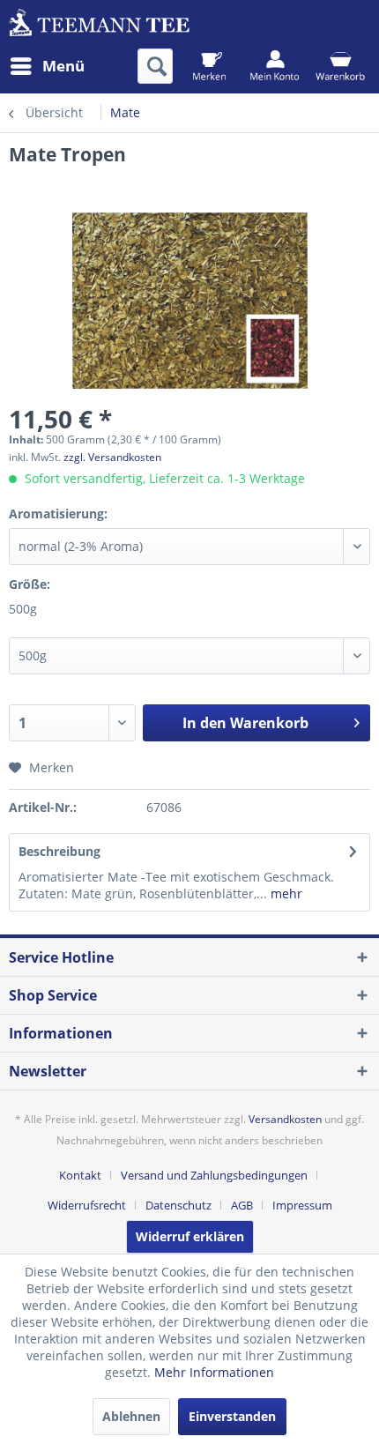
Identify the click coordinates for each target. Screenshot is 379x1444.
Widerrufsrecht (87, 1205)
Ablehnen (131, 1416)
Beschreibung (59, 851)
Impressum (302, 1205)
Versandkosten (285, 1119)
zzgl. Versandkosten (112, 457)
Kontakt (80, 1175)
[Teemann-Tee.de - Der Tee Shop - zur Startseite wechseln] (99, 24)
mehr (284, 893)
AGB (242, 1205)
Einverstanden (232, 1416)
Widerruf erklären (190, 1236)
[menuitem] (46, 66)
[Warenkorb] (339, 66)
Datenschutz (178, 1205)
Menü (63, 66)
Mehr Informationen (214, 1372)
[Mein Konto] (274, 66)
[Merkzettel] (209, 66)
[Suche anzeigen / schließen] (155, 66)
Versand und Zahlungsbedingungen (214, 1175)
